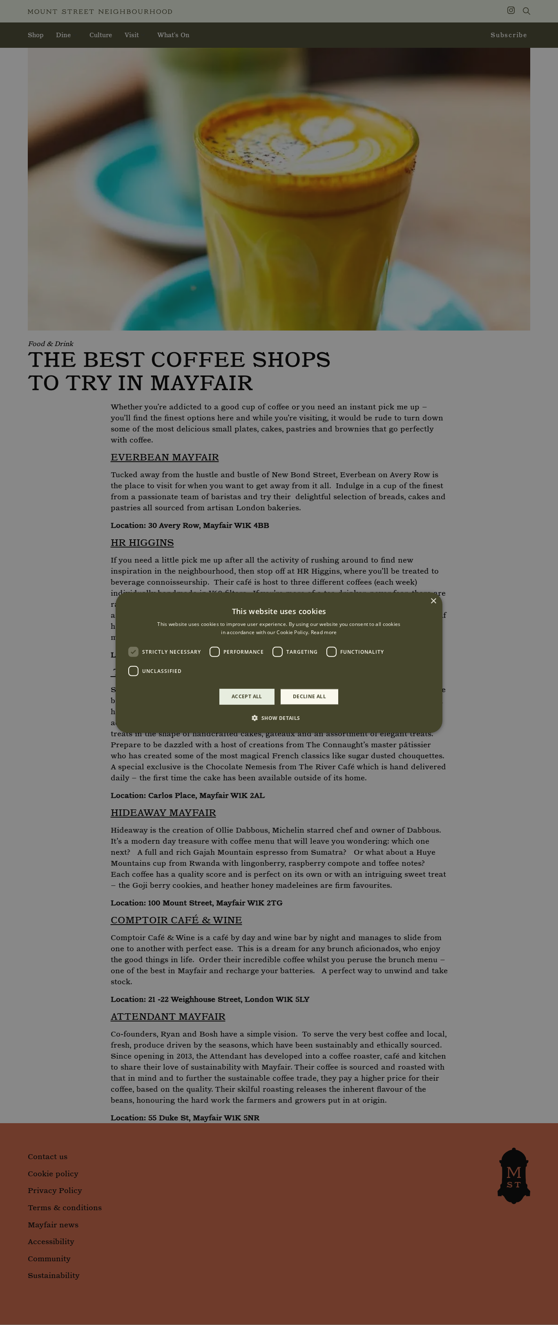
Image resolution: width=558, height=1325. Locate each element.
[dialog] (279, 662)
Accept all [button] (247, 696)
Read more (324, 632)
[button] (279, 718)
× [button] (433, 601)
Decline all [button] (309, 696)
